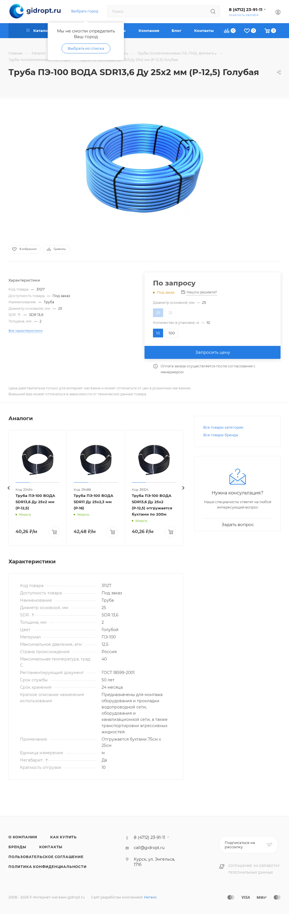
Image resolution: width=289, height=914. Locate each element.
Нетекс (150, 897)
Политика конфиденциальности (47, 867)
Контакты (50, 847)
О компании (22, 837)
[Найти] (213, 11)
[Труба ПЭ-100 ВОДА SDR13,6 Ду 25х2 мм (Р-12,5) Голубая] (144, 171)
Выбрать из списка (86, 48)
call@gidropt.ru (149, 847)
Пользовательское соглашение (46, 857)
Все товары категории (223, 427)
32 (170, 312)
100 (171, 333)
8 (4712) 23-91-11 (245, 9)
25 (158, 312)
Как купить (63, 837)
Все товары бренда (220, 435)
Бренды (17, 847)
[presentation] (8, 488)
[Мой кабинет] (278, 12)
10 (158, 333)
